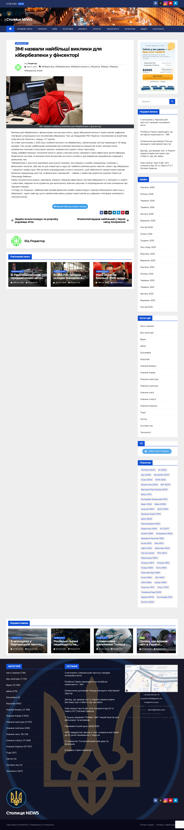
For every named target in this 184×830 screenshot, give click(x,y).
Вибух (146, 494)
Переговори (149, 558)
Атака (146, 480)
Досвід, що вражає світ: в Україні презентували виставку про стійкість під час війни (157, 153)
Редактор (32, 63)
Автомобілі (161, 475)
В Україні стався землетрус (79, 750)
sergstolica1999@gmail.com (151, 698)
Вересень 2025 (147, 260)
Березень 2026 (147, 220)
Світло (143, 419)
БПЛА (160, 480)
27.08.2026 (18, 649)
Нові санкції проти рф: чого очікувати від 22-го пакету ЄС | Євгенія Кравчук (156, 166)
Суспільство (146, 425)
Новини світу (24, 29)
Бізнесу (83, 29)
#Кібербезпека (62, 66)
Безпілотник (149, 485)
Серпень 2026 (147, 187)
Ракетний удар (150, 573)
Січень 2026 (146, 234)
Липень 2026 (146, 194)
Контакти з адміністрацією (167, 825)
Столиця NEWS (19, 19)
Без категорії (147, 332)
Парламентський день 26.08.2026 (82, 726)
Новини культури (149, 379)
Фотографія (164, 597)
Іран (146, 475)
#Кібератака (48, 66)
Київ (54, 29)
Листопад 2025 (148, 247)
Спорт (163, 587)
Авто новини (147, 326)
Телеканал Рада (151, 592)
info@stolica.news (151, 702)
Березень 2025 (147, 300)
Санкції (161, 582)
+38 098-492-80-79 (151, 695)
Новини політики (149, 386)
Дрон (146, 519)
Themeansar (49, 825)
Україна (147, 597)
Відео (144, 29)
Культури (130, 29)
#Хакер (104, 66)
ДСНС (162, 509)
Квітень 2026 (147, 214)
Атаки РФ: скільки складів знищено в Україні (67, 278)
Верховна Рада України (154, 489)
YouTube (148, 470)
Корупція (144, 359)
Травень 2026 (147, 207)
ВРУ (165, 485)
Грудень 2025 (147, 240)
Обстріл (147, 553)
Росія (146, 577)
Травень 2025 (147, 287)
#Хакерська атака (33, 70)
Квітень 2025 (146, 293)
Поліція (147, 568)
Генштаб (147, 509)
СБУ (159, 577)
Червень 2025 (147, 280)
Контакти (158, 29)
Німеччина (162, 548)
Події (143, 412)
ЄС (162, 470)
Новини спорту (148, 399)
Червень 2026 (147, 200)
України (42, 29)
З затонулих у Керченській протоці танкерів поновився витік (155, 122)
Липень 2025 (146, 273)
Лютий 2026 (146, 227)
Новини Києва (147, 372)
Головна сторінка (147, 825)
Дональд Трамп (151, 514)
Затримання (164, 533)
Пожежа (147, 563)
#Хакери (113, 66)
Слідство (147, 587)
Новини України (148, 406)
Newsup (38, 825)
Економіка (145, 352)
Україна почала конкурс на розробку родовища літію (36, 220)
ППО (162, 553)
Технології (113, 29)
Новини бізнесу (22, 43)
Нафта (146, 548)
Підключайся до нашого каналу (71, 206)
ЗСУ (164, 529)
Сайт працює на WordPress (17, 825)
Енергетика (149, 529)
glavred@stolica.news (156, 710)
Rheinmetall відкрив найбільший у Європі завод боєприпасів (101, 220)
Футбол (147, 602)
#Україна (95, 66)
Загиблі (147, 533)
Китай (146, 543)
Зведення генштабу (152, 538)
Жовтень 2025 (147, 254)
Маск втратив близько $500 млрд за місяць (112, 278)
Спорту (97, 29)
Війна (160, 504)
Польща (163, 563)
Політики (67, 29)
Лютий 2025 (146, 307)
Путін (161, 568)
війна (143, 346)
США (146, 582)
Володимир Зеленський (154, 499)
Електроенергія (150, 524)
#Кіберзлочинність (80, 66)
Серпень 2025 (147, 267)
